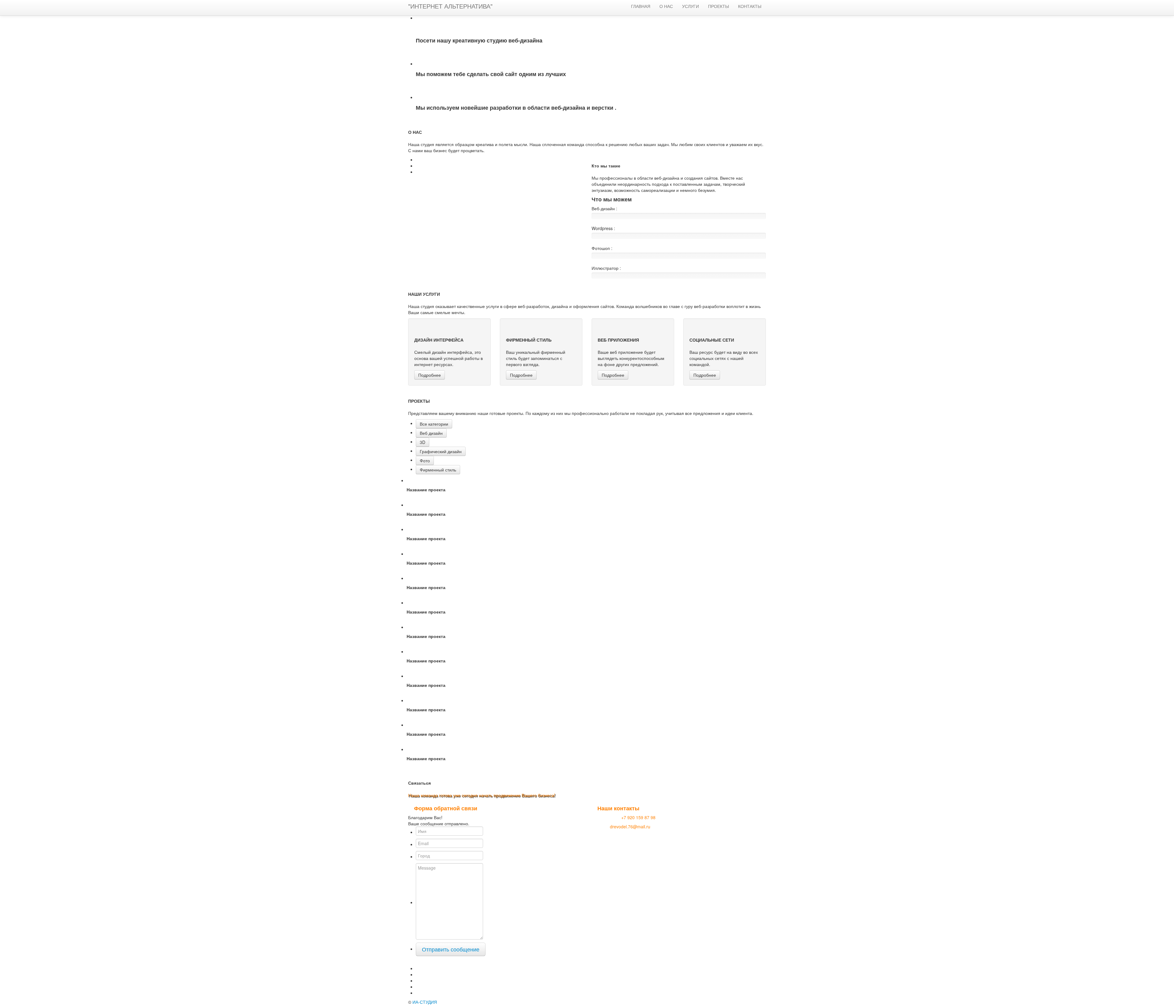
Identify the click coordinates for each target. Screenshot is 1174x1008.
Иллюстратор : (606, 268)
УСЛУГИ (690, 6)
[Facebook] (418, 974)
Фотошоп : (602, 248)
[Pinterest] (418, 993)
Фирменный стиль (438, 470)
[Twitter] (418, 968)
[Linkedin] (418, 987)
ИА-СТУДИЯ (424, 1002)
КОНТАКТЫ (749, 6)
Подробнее (429, 375)
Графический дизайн (441, 451)
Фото (425, 460)
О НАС (666, 6)
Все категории (434, 424)
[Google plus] (418, 980)
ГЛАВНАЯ (640, 6)
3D (422, 442)
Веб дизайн (431, 433)
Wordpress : (603, 228)
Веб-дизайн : (604, 208)
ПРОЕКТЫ (718, 6)
